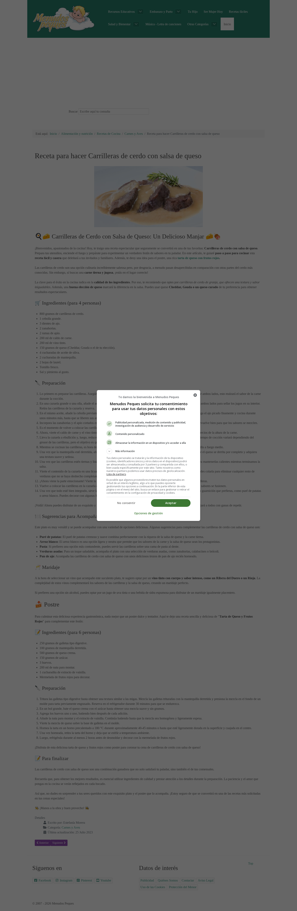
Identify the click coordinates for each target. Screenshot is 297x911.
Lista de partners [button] (116, 474)
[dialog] (148, 455)
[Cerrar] (195, 395)
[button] (148, 451)
